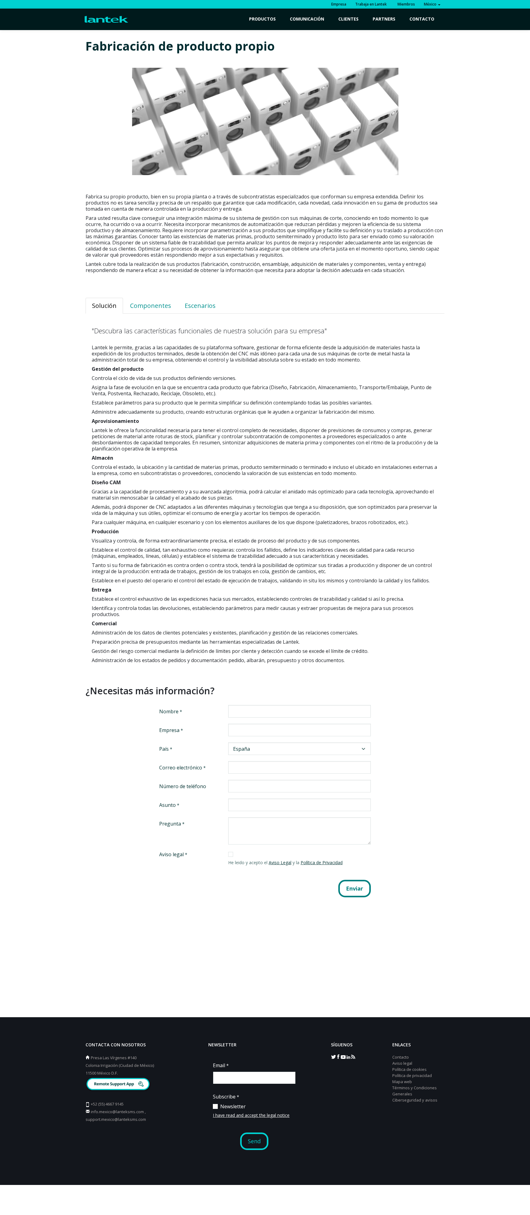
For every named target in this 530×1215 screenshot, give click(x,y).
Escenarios (200, 305)
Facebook (338, 1056)
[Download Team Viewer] (119, 1085)
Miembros (405, 4)
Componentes (150, 305)
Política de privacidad (412, 1075)
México (430, 4)
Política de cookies (409, 1069)
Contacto (421, 19)
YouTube (343, 1056)
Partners (384, 19)
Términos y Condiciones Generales (414, 1091)
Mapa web (402, 1081)
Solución (104, 305)
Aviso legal (402, 1063)
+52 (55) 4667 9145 (107, 1104)
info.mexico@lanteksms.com (117, 1111)
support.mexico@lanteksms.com (116, 1119)
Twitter (333, 1056)
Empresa (338, 4)
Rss (353, 1056)
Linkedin (348, 1056)
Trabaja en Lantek (371, 4)
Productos (262, 19)
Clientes (348, 19)
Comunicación (307, 19)
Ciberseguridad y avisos (414, 1100)
